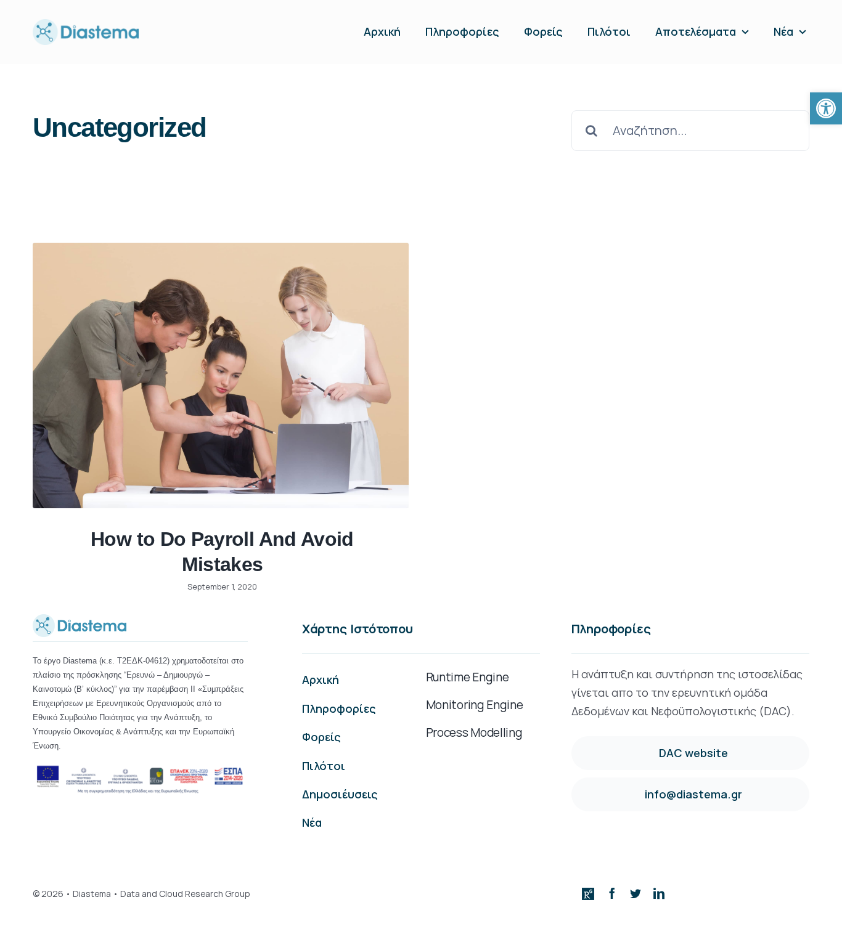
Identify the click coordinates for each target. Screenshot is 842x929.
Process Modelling (474, 732)
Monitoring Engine (474, 705)
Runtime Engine (467, 677)
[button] (826, 108)
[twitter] (635, 893)
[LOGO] (86, 24)
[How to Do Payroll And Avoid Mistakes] (221, 375)
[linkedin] (658, 893)
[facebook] (612, 893)
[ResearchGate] (588, 894)
